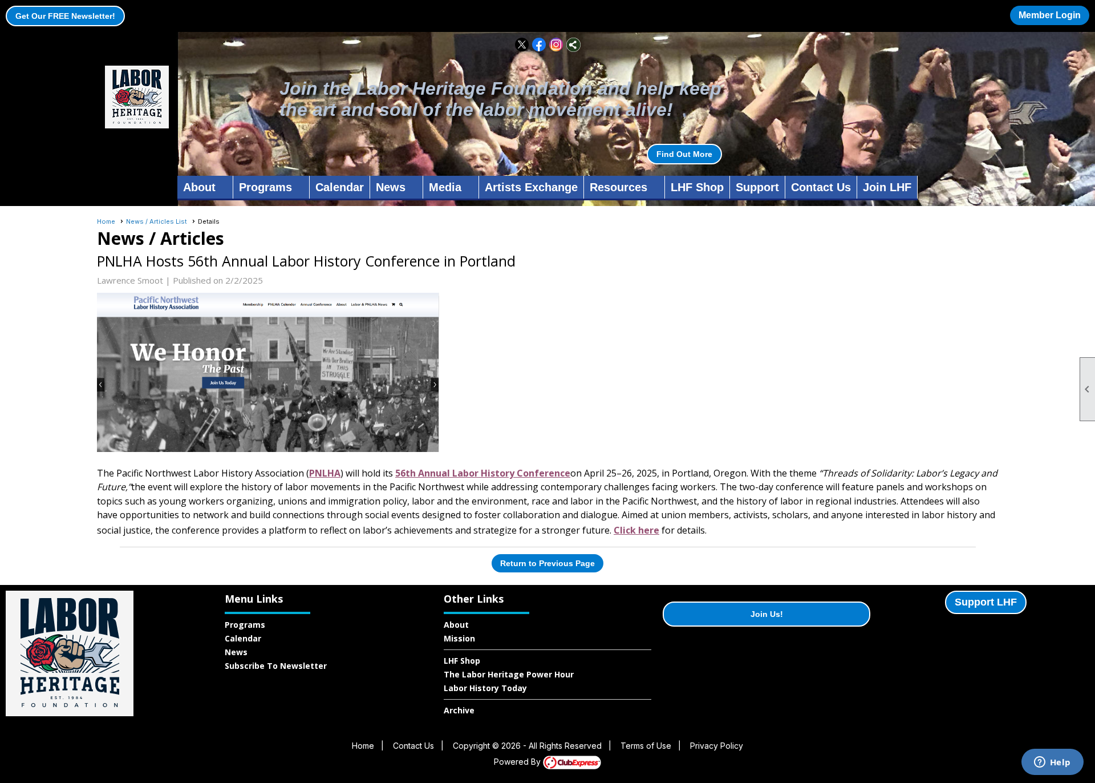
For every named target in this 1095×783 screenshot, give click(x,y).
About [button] (199, 187)
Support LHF (986, 602)
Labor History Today (485, 688)
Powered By (518, 761)
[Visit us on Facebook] (539, 45)
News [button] (390, 187)
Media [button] (445, 187)
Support (757, 187)
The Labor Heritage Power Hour (509, 674)
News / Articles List (156, 221)
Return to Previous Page (547, 563)
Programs (245, 624)
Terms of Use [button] (645, 745)
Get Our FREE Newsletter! (65, 16)
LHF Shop (697, 187)
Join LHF (887, 187)
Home (106, 221)
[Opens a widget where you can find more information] (1052, 763)
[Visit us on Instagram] (556, 45)
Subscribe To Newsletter (276, 665)
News (236, 652)
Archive (459, 710)
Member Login (1050, 15)
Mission (459, 638)
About (456, 624)
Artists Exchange (531, 187)
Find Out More (684, 154)
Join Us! (767, 614)
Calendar (339, 187)
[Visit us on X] (522, 45)
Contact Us (821, 187)
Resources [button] (618, 187)
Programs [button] (265, 187)
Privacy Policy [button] (716, 745)
